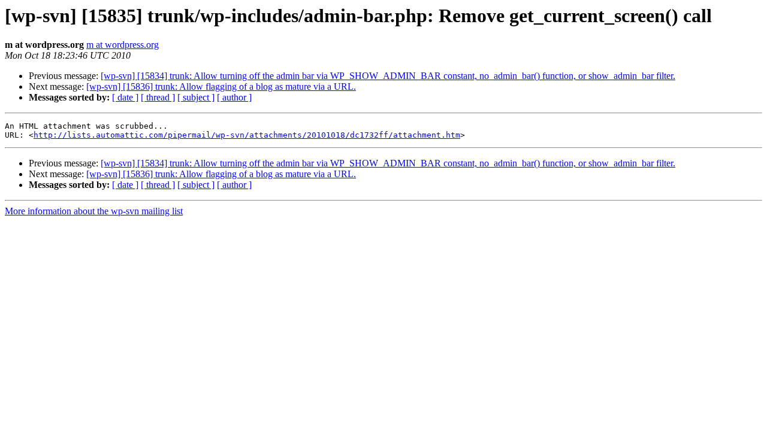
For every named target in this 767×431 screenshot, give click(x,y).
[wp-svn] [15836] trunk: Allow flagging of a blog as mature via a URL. (221, 86)
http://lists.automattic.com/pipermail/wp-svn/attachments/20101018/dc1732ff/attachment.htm (247, 134)
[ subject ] (196, 97)
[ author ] (234, 97)
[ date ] (125, 97)
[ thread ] (158, 97)
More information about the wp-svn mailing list (94, 211)
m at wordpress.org (122, 45)
